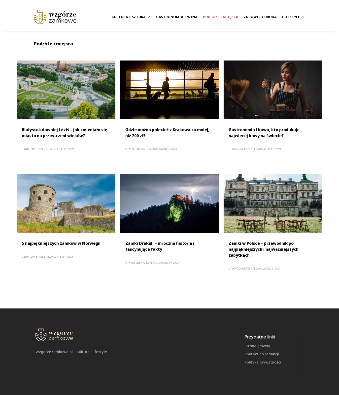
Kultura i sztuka (129, 16)
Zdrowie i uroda (260, 16)
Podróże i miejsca (220, 16)
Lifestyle (291, 16)
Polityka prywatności (262, 362)
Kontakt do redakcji (261, 353)
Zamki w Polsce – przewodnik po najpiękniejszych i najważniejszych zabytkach (264, 249)
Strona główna (257, 345)
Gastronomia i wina (177, 16)
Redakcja (52, 149)
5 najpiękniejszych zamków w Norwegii (61, 243)
